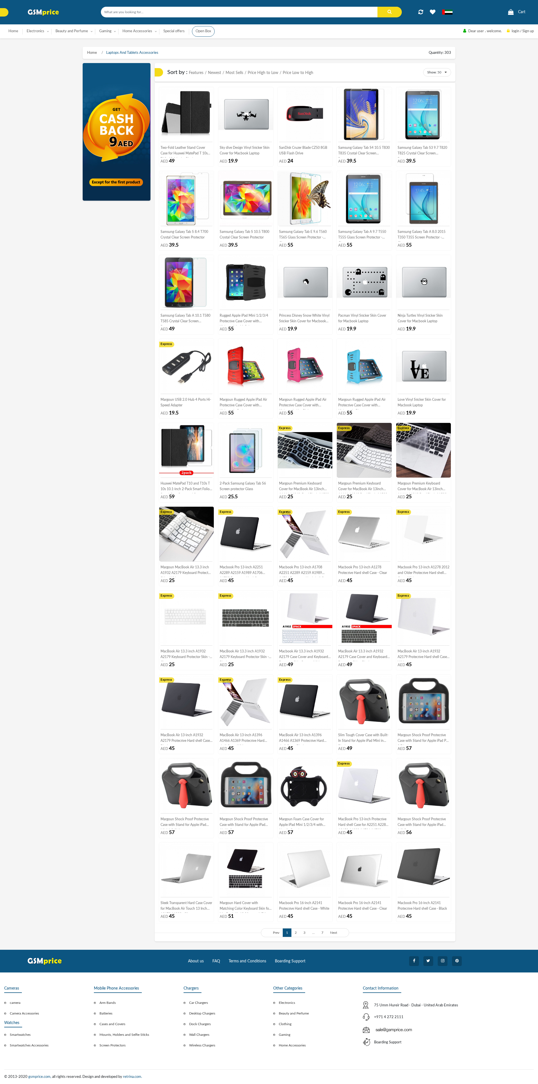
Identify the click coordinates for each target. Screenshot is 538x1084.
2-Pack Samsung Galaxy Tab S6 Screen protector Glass (243, 486)
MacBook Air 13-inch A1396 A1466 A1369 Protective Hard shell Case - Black (301, 739)
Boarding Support (290, 961)
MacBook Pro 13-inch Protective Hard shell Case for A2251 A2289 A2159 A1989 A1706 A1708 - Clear (363, 823)
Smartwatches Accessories (29, 1045)
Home (13, 31)
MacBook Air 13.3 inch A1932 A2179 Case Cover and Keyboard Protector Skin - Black (362, 655)
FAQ (216, 961)
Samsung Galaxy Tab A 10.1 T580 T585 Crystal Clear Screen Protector (185, 319)
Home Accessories (292, 1045)
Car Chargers (198, 1002)
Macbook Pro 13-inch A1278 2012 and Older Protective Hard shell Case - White (423, 571)
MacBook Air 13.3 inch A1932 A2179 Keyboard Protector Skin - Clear (185, 655)
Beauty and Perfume (294, 1013)
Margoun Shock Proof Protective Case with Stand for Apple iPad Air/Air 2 (244, 823)
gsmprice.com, (40, 1077)
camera (15, 1002)
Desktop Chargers (202, 1013)
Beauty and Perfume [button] (71, 31)
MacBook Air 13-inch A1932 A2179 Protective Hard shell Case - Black (186, 739)
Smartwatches (20, 1034)
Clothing (285, 1024)
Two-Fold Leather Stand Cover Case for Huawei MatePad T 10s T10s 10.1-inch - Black (184, 151)
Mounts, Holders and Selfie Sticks (124, 1034)
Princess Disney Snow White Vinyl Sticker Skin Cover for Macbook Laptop (304, 319)
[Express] (186, 366)
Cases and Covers (112, 1024)
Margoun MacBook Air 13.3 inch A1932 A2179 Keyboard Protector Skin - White (186, 571)
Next (333, 932)
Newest (214, 73)
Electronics (287, 1002)
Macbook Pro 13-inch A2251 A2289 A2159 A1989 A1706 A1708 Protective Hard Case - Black (241, 571)
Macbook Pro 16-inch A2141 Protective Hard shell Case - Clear (362, 905)
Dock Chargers (200, 1024)
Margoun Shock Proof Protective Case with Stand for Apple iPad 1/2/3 (422, 823)
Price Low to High (298, 73)
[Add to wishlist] (432, 12)
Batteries (105, 1013)
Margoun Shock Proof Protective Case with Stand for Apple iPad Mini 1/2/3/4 (185, 823)
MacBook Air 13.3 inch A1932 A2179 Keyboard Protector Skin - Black (244, 655)
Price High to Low (263, 73)
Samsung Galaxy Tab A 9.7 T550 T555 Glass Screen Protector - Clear (362, 236)
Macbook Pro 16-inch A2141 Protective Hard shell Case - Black (422, 905)
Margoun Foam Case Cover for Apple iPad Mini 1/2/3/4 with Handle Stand (301, 823)
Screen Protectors (112, 1045)
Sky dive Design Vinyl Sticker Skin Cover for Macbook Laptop (245, 150)
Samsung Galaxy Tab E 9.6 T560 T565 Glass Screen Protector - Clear (303, 236)
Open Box (203, 31)
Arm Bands (107, 1002)
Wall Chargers (199, 1034)
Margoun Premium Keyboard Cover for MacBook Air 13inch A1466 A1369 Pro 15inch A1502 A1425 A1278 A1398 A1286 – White (362, 487)
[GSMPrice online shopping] (43, 12)
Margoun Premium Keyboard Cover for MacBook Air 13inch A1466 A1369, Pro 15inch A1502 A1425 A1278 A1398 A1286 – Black (304, 487)
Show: (432, 72)
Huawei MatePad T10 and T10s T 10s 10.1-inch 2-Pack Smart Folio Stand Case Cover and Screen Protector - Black (185, 487)
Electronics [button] (35, 31)
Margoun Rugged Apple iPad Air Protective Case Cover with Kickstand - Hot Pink (302, 403)
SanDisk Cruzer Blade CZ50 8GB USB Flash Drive (303, 150)
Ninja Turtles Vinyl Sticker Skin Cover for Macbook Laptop (420, 318)
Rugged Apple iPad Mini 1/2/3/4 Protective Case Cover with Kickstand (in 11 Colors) (244, 319)
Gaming (284, 1034)
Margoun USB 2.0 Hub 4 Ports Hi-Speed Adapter (186, 402)
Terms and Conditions (247, 961)
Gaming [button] (105, 31)
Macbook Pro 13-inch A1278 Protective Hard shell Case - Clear (362, 570)
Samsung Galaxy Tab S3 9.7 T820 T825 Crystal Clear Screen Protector (422, 151)
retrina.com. (132, 1077)
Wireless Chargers (202, 1045)
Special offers (174, 31)
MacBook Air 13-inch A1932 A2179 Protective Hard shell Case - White (423, 655)
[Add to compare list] (420, 12)
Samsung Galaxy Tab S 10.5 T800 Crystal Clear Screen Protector (244, 234)
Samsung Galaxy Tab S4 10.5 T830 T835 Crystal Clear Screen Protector (364, 151)
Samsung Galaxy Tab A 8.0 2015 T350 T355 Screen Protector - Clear (422, 236)
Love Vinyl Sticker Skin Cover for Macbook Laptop (422, 402)
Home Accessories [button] (137, 31)
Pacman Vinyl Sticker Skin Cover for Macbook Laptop (362, 318)
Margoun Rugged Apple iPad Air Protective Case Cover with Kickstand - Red (243, 403)
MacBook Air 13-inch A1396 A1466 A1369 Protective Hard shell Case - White (242, 739)
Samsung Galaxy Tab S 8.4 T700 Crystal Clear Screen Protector (184, 234)
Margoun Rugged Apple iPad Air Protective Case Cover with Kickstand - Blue (362, 403)
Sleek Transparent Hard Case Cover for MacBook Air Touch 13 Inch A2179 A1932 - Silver (186, 907)
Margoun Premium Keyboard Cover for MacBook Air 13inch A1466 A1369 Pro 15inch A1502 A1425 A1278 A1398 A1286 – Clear (422, 487)
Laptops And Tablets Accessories (131, 53)
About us (196, 961)
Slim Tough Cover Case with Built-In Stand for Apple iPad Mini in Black (363, 739)
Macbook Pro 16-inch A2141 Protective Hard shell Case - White (304, 905)
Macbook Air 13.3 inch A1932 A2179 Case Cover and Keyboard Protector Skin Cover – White (303, 655)
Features (196, 73)
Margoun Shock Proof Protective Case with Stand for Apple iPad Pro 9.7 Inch (423, 739)
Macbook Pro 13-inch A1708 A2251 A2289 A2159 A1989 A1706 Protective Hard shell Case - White (304, 571)
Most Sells (234, 73)
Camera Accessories (24, 1013)
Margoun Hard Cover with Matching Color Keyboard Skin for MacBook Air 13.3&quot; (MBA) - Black (245, 907)
